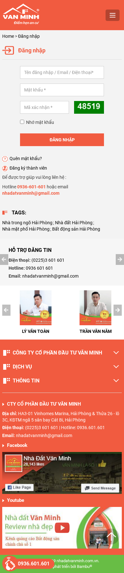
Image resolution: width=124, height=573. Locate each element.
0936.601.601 (34, 564)
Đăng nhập (29, 36)
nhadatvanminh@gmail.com (50, 276)
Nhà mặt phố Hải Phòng (26, 229)
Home (8, 36)
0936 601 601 (39, 268)
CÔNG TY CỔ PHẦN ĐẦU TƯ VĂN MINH (57, 353)
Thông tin (26, 381)
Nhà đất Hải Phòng (74, 222)
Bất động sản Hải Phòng (76, 229)
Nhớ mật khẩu (39, 122)
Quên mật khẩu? (26, 158)
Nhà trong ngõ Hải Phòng (27, 222)
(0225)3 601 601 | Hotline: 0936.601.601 (65, 427)
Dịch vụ (22, 367)
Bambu (84, 566)
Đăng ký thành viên (28, 168)
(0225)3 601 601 (48, 260)
